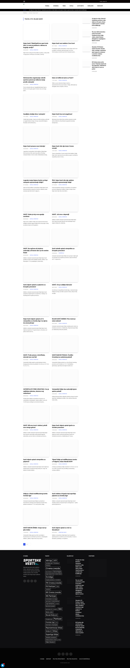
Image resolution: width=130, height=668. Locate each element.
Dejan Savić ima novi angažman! (62, 114)
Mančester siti (49, 609)
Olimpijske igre (49, 619)
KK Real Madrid (49, 599)
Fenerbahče (58, 579)
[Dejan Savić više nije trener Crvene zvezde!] (65, 135)
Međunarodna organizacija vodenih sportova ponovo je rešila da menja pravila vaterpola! (34, 80)
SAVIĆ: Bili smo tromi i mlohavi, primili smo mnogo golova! (35, 426)
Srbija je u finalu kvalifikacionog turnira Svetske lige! (35, 495)
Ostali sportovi (34, 49)
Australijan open (49, 563)
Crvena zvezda (53, 568)
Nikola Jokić (49, 612)
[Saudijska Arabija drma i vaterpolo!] (36, 103)
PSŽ (57, 622)
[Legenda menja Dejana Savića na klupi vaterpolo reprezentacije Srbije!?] (36, 169)
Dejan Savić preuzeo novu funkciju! (34, 146)
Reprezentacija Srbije (54, 628)
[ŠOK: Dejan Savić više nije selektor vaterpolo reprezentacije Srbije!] (65, 169)
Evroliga (49, 577)
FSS (58, 586)
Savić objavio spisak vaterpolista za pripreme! (34, 460)
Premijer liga (50, 622)
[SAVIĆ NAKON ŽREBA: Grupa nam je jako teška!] (36, 516)
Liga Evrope (48, 601)
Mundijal (55, 609)
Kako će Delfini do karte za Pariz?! (62, 78)
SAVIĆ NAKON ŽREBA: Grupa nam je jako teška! (34, 529)
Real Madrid (54, 624)
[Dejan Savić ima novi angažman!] (65, 103)
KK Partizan (51, 596)
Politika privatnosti (59, 658)
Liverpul (57, 603)
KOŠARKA (56, 6)
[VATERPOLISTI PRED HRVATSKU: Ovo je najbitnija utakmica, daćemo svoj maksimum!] (36, 378)
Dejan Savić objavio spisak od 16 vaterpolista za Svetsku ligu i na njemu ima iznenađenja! (35, 321)
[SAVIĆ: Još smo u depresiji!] (65, 203)
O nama (42, 658)
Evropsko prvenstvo (50, 579)
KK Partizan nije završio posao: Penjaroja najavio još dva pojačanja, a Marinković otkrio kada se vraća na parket (99, 65)
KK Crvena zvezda (53, 592)
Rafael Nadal (48, 624)
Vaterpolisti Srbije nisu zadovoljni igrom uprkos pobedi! (64, 390)
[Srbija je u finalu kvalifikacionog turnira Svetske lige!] (36, 482)
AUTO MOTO (80, 6)
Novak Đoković (51, 615)
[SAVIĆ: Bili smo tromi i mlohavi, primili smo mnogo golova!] (36, 414)
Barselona (56, 563)
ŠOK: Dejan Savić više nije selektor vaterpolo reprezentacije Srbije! (63, 181)
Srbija (55, 631)
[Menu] (24, 1)
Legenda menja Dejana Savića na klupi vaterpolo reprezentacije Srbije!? (35, 181)
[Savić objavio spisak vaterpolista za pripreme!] (36, 448)
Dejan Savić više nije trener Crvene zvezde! (63, 147)
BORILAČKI (90, 6)
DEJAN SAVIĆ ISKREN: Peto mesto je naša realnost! (63, 320)
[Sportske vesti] (30, 6)
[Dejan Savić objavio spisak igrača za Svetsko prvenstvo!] (65, 414)
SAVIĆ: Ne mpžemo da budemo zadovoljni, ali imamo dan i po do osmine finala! (35, 250)
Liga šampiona (50, 603)
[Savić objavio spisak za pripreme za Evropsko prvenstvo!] (36, 273)
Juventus (48, 589)
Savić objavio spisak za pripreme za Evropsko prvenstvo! (34, 286)
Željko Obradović (50, 642)
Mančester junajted (50, 606)
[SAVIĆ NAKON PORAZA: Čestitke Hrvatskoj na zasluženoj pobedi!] (65, 344)
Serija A (48, 631)
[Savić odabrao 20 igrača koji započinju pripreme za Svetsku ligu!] (65, 482)
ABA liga (49, 560)
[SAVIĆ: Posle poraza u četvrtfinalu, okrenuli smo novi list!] (36, 344)
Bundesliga (48, 565)
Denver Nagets (57, 571)
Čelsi (59, 639)
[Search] (98, 1)
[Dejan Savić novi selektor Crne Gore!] (65, 32)
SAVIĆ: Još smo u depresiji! (60, 214)
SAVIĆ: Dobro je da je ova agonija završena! (33, 215)
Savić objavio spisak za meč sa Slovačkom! (61, 529)
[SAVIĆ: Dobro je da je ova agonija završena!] (36, 203)
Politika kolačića (72, 658)
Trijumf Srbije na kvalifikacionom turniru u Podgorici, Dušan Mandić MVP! (64, 460)
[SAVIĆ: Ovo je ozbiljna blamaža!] (65, 273)
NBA (60, 609)
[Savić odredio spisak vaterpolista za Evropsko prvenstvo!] (65, 237)
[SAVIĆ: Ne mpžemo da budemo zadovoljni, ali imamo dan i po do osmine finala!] (36, 237)
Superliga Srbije (52, 634)
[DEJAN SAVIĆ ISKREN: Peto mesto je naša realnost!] (65, 307)
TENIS (64, 6)
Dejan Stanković (49, 571)
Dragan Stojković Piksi (50, 574)
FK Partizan (50, 586)
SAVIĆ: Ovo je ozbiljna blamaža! (62, 285)
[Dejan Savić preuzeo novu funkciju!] (36, 135)
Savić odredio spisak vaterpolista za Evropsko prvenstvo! (63, 249)
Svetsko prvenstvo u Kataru (51, 639)
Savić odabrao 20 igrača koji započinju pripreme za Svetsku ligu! (64, 495)
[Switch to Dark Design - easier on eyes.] (106, 5)
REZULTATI (100, 6)
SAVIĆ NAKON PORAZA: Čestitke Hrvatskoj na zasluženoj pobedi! (62, 356)
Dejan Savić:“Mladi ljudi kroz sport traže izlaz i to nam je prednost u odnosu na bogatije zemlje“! (35, 45)
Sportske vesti (63, 532)
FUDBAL (47, 6)
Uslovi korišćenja (84, 658)
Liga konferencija (55, 601)
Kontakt (48, 658)
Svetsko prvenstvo (51, 637)
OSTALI (71, 6)
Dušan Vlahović (58, 574)
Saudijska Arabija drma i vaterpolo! (34, 114)
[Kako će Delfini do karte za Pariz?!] (65, 66)
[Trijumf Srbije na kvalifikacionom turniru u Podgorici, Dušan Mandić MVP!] (65, 448)
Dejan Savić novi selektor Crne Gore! (63, 43)
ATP (55, 560)
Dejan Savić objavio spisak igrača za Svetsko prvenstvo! (63, 426)
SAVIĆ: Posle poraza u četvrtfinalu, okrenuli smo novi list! (34, 356)
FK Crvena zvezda (53, 583)
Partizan (58, 619)
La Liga (55, 599)
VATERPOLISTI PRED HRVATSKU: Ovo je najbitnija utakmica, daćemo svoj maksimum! (36, 391)
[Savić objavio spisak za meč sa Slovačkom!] (65, 516)
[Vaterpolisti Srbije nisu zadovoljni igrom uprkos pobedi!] (65, 378)
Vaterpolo (61, 253)
